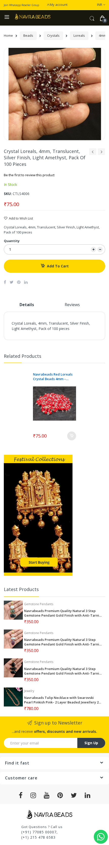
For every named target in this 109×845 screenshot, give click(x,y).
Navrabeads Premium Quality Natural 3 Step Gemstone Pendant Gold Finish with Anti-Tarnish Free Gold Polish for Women (63, 613)
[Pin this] (19, 282)
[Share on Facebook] (5, 282)
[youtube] (47, 795)
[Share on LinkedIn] (26, 282)
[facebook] (21, 795)
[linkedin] (87, 795)
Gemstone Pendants (38, 604)
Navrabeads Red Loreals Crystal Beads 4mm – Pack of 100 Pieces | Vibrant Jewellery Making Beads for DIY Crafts (52, 376)
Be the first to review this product (29, 175)
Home (8, 35)
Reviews (72, 304)
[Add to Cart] (71, 435)
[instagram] (33, 795)
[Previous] (92, 153)
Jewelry (29, 691)
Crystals (53, 35)
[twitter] (74, 795)
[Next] (101, 153)
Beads (28, 35)
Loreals (79, 35)
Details (27, 304)
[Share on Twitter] (11, 282)
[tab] (26, 307)
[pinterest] (60, 795)
